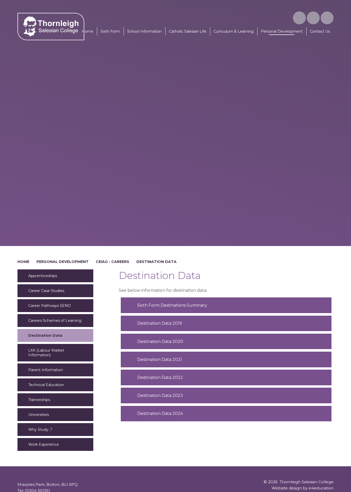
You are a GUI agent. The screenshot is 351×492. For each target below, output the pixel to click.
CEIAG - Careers (112, 261)
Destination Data (156, 261)
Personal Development (62, 261)
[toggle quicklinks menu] (313, 18)
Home (23, 261)
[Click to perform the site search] (327, 18)
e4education (321, 488)
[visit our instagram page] (299, 18)
